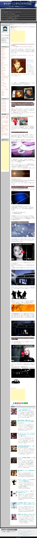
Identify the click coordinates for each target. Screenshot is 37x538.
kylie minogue (3, 70)
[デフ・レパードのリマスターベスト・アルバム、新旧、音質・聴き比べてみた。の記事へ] (14, 411)
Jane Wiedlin (3, 67)
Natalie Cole (3, 73)
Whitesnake (3, 85)
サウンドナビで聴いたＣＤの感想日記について (10, 19)
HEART (2, 63)
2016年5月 (3, 102)
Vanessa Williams (7, 23)
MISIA (2, 71)
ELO (2, 60)
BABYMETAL (3, 48)
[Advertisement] (18, 36)
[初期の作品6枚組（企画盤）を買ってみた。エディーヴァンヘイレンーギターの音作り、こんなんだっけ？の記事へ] (14, 422)
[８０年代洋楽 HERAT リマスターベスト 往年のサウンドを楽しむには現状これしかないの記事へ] (14, 505)
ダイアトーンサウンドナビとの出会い (23, 532)
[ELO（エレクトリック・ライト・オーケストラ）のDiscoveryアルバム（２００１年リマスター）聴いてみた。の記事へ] (14, 435)
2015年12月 (3, 109)
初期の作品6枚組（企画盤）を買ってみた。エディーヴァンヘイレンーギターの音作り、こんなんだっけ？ (26, 421)
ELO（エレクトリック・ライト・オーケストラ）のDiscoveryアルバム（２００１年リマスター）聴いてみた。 (26, 434)
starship (2, 79)
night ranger (3, 74)
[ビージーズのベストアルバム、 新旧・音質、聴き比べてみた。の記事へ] (14, 493)
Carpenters (3, 54)
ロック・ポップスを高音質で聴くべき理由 (9, 17)
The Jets (2, 80)
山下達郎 (2, 92)
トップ (3, 23)
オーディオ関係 (3, 86)
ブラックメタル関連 (4, 89)
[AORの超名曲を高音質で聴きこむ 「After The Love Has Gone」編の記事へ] (14, 448)
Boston (2, 51)
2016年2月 (3, 106)
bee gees (2, 50)
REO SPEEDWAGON (4, 77)
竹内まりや (3, 95)
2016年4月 (3, 103)
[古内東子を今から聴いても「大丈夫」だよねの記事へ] (14, 516)
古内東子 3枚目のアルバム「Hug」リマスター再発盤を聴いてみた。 (5, 126)
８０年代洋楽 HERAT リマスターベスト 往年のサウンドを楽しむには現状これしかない (26, 504)
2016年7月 (3, 100)
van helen (2, 82)
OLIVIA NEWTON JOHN (5, 76)
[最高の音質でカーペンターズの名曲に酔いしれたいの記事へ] (14, 472)
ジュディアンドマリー (4, 88)
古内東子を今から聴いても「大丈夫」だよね (26, 514)
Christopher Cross (4, 57)
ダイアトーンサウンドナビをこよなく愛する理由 (10, 15)
